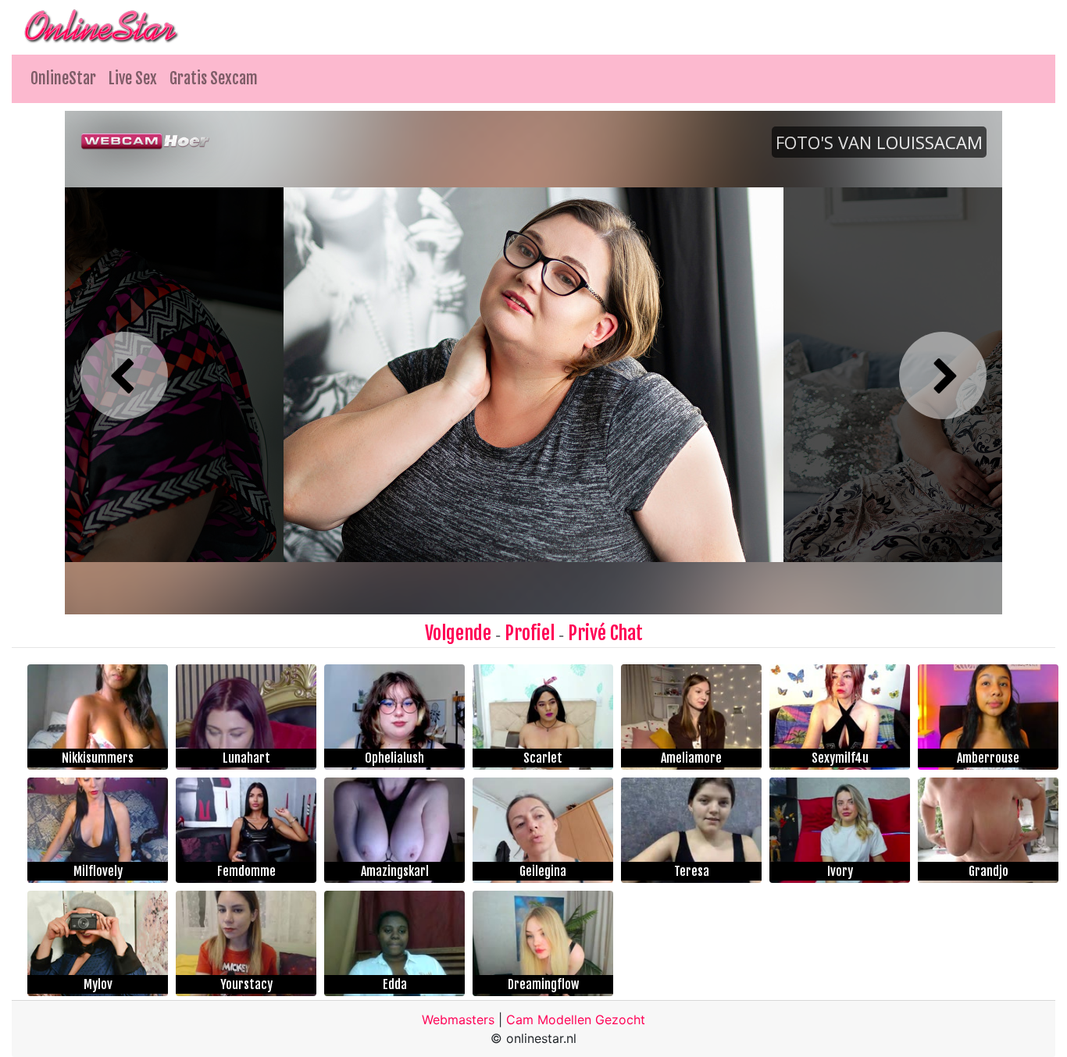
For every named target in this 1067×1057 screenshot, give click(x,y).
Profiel (530, 633)
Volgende (458, 633)
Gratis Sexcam (214, 78)
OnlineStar (63, 78)
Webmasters (458, 1019)
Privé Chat (605, 633)
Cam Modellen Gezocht (575, 1019)
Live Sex (133, 78)
